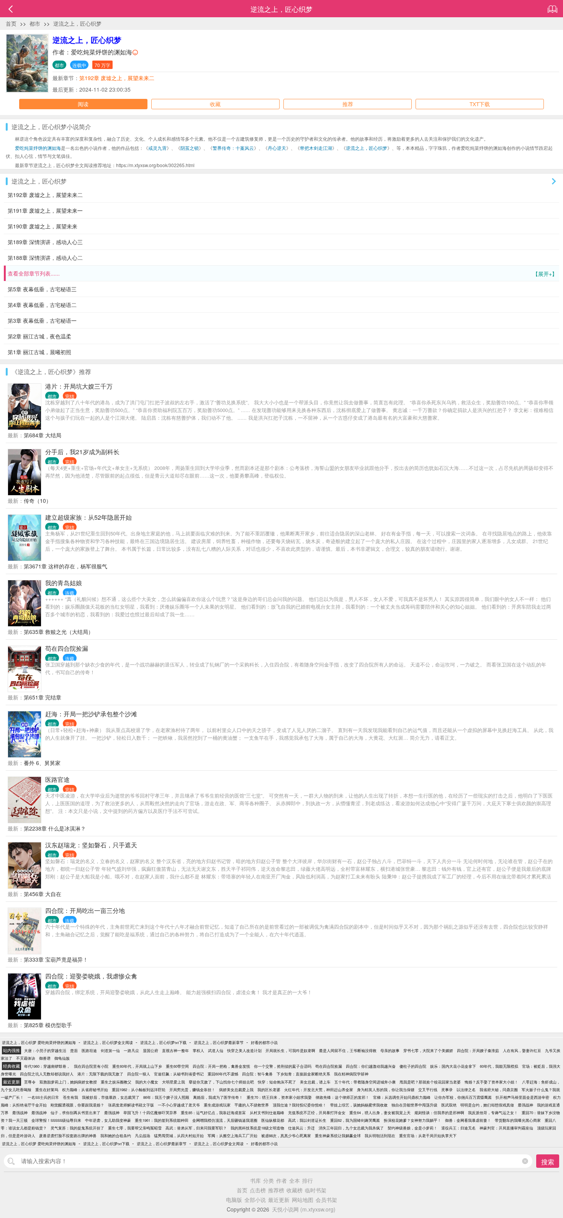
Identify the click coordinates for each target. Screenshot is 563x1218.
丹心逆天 (277, 147)
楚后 (74, 1050)
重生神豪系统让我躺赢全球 (338, 1135)
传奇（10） (37, 500)
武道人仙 (215, 1050)
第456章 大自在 (42, 894)
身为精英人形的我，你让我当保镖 (385, 1089)
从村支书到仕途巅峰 (267, 1112)
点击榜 (258, 1190)
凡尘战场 (142, 1135)
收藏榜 (294, 1190)
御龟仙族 (62, 1058)
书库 (255, 1180)
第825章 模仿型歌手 (48, 1025)
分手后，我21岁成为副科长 (82, 451)
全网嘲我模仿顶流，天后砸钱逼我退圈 (224, 1120)
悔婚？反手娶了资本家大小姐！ (491, 1082)
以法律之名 (466, 1089)
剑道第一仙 (110, 1050)
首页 (11, 23)
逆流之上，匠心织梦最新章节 (219, 1042)
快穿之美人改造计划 (244, 1050)
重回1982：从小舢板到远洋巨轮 (138, 1089)
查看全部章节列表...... (282, 273)
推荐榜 (276, 1190)
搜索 (547, 1161)
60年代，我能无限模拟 (499, 1066)
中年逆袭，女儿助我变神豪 (108, 1120)
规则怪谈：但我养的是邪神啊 (439, 1112)
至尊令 (30, 1082)
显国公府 (150, 1050)
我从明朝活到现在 (380, 1135)
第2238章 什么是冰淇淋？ (55, 828)
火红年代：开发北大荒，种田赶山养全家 (318, 1089)
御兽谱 (45, 1058)
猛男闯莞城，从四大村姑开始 (179, 1135)
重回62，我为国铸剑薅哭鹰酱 (355, 1120)
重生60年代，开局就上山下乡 (137, 1066)
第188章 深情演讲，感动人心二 (45, 257)
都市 (34, 23)
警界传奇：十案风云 (233, 147)
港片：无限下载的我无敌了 (100, 1074)
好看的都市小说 (264, 1042)
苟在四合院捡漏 (66, 648)
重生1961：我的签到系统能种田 (161, 1120)
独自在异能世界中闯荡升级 (414, 1105)
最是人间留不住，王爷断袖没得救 (347, 1050)
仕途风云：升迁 (301, 1128)
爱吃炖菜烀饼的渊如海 (101, 52)
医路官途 (57, 779)
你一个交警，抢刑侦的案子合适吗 (282, 1066)
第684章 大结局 (42, 435)
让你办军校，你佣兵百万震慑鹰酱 (463, 1097)
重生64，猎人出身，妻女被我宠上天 (380, 1112)
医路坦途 (89, 1050)
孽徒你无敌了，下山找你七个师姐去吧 (221, 1082)
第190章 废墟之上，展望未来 (42, 226)
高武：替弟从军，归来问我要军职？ (196, 1128)
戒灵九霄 (157, 147)
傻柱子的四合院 (412, 1066)
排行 (307, 1180)
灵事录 (447, 1089)
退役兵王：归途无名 (458, 1128)
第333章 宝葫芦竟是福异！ (56, 959)
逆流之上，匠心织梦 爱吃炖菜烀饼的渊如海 (39, 1042)
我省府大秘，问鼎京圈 (499, 1089)
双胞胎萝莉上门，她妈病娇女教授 (68, 1082)
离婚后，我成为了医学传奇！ (218, 1097)
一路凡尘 (131, 1050)
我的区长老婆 (268, 1089)
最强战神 (525, 1105)
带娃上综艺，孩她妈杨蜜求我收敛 (359, 1105)
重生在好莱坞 (46, 1089)
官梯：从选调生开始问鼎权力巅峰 (401, 1097)
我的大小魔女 (146, 1082)
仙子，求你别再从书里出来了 (75, 1112)
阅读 (83, 104)
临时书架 (315, 1190)
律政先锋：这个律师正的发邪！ (342, 1097)
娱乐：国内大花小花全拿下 (453, 1066)
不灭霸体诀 (25, 1058)
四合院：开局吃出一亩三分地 (85, 910)
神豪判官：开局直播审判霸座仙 (506, 1128)
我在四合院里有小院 (91, 1066)
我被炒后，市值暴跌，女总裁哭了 (110, 1097)
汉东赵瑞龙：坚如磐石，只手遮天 (91, 844)
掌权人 (198, 1050)
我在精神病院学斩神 (351, 1074)
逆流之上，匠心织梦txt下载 (163, 1042)
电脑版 (234, 1199)
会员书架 (326, 1199)
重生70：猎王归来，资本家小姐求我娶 (279, 1097)
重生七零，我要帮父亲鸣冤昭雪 (135, 1128)
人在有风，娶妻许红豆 (522, 1050)
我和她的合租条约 (115, 1135)
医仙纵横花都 (272, 1120)
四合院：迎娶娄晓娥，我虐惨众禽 (91, 976)
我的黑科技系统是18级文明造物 (257, 1128)
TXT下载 (480, 104)
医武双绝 (449, 1105)
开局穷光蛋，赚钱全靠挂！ (192, 1089)
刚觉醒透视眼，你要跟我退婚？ (77, 1105)
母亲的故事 (389, 1050)
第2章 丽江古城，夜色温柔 (39, 336)
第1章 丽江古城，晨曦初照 (39, 352)
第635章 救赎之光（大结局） (58, 631)
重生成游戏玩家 (217, 1105)
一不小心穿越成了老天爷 (179, 1105)
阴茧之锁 (189, 147)
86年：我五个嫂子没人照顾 (166, 1097)
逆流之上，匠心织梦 (77, 23)
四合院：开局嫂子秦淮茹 (478, 1050)
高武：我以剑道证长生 (307, 1120)
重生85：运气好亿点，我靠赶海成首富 (213, 1112)
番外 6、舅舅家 (42, 763)
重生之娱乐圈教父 (116, 1082)
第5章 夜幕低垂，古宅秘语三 (42, 289)
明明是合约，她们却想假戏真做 (487, 1105)
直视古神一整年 (175, 1050)
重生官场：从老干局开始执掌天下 (428, 1135)
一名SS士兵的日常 (43, 1097)
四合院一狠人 (138, 1074)
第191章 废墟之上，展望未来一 (45, 210)
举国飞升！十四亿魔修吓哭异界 (150, 1112)
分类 (268, 1180)
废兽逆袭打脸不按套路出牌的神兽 (68, 1135)
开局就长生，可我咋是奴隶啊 (290, 1050)
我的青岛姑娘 (63, 582)
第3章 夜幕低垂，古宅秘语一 (42, 320)
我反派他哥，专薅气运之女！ (493, 1112)
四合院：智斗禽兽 (257, 1074)
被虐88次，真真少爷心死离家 (286, 1135)
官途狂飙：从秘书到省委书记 (179, 1074)
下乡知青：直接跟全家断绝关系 (303, 1074)
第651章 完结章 (42, 697)
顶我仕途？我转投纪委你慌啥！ (299, 1105)
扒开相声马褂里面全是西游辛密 (522, 1097)
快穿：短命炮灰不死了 (277, 1082)
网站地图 (302, 1199)
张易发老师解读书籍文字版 (131, 1105)
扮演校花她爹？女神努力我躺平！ (412, 1120)
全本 (294, 1180)
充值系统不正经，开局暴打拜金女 (316, 1112)
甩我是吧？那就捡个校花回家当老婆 (430, 1082)
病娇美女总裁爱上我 (236, 1089)
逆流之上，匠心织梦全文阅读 (108, 1042)
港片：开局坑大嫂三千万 (79, 386)
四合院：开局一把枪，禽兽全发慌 (221, 1066)
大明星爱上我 (173, 1082)
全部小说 (255, 1199)
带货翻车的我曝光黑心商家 (518, 1120)
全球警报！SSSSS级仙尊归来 (56, 1120)
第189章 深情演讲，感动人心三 (45, 242)
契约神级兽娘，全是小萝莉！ (412, 1128)
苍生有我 (70, 1097)
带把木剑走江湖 (316, 147)
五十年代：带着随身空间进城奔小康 (365, 1082)
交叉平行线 (427, 1089)
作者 (281, 1180)
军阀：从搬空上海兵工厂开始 (232, 1135)
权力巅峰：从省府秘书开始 (85, 1089)
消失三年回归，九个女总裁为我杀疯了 (351, 1128)
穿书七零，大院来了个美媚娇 (428, 1050)
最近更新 (279, 1199)
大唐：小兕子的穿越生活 (45, 1050)
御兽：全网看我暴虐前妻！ (468, 1120)
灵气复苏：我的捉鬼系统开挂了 (77, 1128)
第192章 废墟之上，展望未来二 (116, 78)
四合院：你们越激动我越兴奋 (371, 1066)
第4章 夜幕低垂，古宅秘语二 (42, 305)
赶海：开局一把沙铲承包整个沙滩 (91, 713)
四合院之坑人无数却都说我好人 (47, 1074)
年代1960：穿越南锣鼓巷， (47, 1066)
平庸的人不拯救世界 (251, 1105)
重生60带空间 (177, 1066)
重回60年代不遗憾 (223, 1074)
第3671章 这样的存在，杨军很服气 (65, 566)
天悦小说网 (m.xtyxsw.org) (304, 1209)
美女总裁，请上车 (315, 1082)
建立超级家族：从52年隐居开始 (88, 517)
